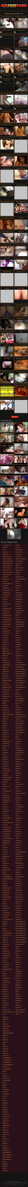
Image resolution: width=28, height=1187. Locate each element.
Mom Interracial (19, 752)
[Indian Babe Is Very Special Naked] (7, 118)
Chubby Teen (5, 779)
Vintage (4, 1123)
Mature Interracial (19, 732)
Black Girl (5, 707)
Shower (17, 951)
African (4, 552)
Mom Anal (18, 748)
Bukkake (4, 736)
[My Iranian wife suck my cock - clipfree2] (7, 99)
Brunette (4, 734)
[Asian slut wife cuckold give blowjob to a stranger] (7, 378)
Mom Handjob (19, 750)
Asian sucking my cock (7, 231)
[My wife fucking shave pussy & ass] (21, 251)
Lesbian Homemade (20, 673)
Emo (4, 901)
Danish (4, 854)
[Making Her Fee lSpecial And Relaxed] (21, 391)
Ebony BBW (5, 892)
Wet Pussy (5, 1139)
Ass (3, 628)
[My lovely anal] (7, 324)
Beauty (4, 676)
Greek (4, 1007)
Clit (3, 784)
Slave (17, 964)
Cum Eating (5, 829)
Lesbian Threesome (20, 687)
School (17, 903)
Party (17, 815)
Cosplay (4, 802)
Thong (4, 1075)
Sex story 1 (21, 231)
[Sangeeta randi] (21, 32)
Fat (3, 926)
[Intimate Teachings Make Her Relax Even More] (21, 351)
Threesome (5, 1078)
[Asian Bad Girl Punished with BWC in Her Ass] (7, 68)
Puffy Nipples (18, 856)
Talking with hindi (7, 271)
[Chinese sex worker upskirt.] (21, 192)
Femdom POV (6, 935)
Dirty (4, 860)
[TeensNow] (21, 438)
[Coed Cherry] (21, 470)
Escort (4, 906)
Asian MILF (5, 621)
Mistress (17, 739)
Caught (4, 761)
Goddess (5, 996)
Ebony (4, 885)
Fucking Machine (6, 969)
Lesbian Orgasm (19, 682)
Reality (17, 872)
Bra (3, 727)
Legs (17, 658)
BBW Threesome (6, 653)
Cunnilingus (5, 842)
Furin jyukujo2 (7, 48)
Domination (5, 874)
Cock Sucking (6, 791)
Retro (17, 879)
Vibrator (4, 1121)
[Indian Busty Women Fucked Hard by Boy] (7, 391)
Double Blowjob (6, 876)
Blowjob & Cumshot (7, 714)
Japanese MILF (19, 624)
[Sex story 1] (21, 238)
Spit (16, 991)
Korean (17, 642)
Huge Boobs (18, 594)
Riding (17, 881)
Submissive (5, 1026)
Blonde (4, 709)
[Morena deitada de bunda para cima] (7, 311)
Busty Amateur (6, 741)
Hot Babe (18, 585)
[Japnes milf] (21, 68)
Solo (17, 978)
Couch (4, 804)
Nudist (17, 775)
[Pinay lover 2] (7, 351)
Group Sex (5, 1009)
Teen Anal (5, 1055)
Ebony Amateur (6, 888)
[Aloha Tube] (21, 427)
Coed (4, 793)
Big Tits (4, 694)
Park (17, 813)
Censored (5, 766)
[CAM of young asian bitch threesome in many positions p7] (21, 108)
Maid (17, 705)
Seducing (18, 908)
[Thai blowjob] (21, 86)
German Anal (5, 982)
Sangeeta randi (21, 30)
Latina (17, 653)
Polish (17, 836)
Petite (17, 824)
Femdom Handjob (6, 933)
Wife (4, 1145)
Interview (17, 612)
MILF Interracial (19, 700)
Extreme (4, 910)
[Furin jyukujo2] (7, 55)
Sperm (17, 989)
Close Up (5, 786)
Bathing (4, 669)
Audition (4, 640)
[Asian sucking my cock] (7, 238)
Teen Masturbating (7, 1064)
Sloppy (17, 966)
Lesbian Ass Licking (20, 664)
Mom (17, 746)
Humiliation (18, 599)
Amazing (4, 576)
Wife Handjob (5, 1152)
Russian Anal (18, 894)
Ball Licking (5, 664)
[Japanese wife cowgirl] (21, 131)
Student (4, 1024)
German (4, 980)
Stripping (5, 1019)
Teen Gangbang (6, 1060)
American (5, 579)
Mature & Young (19, 721)
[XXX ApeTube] (21, 491)
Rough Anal (18, 890)
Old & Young (18, 784)
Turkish (4, 1109)
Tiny (4, 1087)
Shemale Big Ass (19, 926)
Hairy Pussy (18, 552)
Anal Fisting (5, 592)
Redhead (18, 874)
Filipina (4, 942)
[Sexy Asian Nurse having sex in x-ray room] (7, 37)
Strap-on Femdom (19, 1009)
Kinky (17, 635)
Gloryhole (5, 994)
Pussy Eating (18, 863)
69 (3, 549)
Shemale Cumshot (19, 935)
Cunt (4, 845)
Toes (4, 1098)
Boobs (4, 718)
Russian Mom (18, 897)
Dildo (4, 858)
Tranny (4, 1107)
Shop (17, 946)
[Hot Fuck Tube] (7, 438)
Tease (4, 1051)
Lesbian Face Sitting (20, 669)
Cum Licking (5, 833)
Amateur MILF (6, 567)
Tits (3, 1096)
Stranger (17, 1005)
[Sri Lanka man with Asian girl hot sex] (21, 279)
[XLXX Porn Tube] (21, 523)
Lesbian (17, 660)
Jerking (17, 631)
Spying (17, 996)
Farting (4, 924)
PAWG (17, 800)
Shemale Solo (19, 944)
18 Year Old (5, 545)
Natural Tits (18, 764)
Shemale (17, 919)
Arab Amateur (5, 603)
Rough (17, 888)
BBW (4, 646)
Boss (4, 725)
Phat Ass (17, 827)
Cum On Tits (5, 836)
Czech (4, 849)
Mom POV (18, 755)
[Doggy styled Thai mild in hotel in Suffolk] (21, 264)
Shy (16, 953)
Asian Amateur (6, 608)
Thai (4, 1071)
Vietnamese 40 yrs (21, 318)
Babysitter (5, 660)
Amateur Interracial (7, 563)
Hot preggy (7, 358)
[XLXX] (7, 523)
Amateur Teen (6, 570)
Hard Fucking (18, 561)
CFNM (4, 750)
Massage (17, 712)
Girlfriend (5, 989)
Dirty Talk (5, 863)
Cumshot (5, 840)
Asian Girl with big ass (21, 93)
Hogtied (17, 572)
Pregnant (17, 842)
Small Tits (18, 971)
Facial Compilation (7, 919)
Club (4, 788)
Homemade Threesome (21, 579)
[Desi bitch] (21, 77)
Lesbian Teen (18, 685)
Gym (4, 1014)
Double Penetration (7, 879)
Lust (16, 691)
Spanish (17, 984)
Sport (17, 994)
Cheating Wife (6, 770)
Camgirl (4, 752)
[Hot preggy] (7, 365)
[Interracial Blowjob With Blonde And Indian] (7, 224)
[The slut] (21, 224)
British (4, 732)
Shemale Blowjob (19, 933)
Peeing (17, 820)
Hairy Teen (18, 554)
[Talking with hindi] (7, 279)
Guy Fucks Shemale (7, 1012)
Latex (17, 651)
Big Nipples (5, 689)
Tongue (4, 1103)
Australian (5, 642)
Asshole (4, 637)
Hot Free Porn (9, 13)
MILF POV (18, 703)
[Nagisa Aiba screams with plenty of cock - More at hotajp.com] (7, 144)
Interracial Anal (19, 610)
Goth (4, 1000)
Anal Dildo (5, 588)
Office (17, 779)
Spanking (18, 987)
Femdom (4, 930)
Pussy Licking (18, 865)
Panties (17, 809)
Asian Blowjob (6, 615)
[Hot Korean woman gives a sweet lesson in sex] (21, 174)
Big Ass (4, 678)
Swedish (4, 1035)
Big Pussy (5, 691)
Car (3, 755)
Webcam (4, 1134)
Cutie (4, 847)
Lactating (17, 644)
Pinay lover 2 (7, 345)
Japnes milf (21, 61)
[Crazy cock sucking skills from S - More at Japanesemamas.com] (21, 41)
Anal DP (4, 585)
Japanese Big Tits (19, 621)
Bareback (5, 667)
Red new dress (7, 75)
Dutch (4, 883)
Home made (21, 288)
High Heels (18, 570)
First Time (5, 946)
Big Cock (5, 685)
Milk (16, 736)
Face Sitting (5, 915)
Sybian (4, 1042)
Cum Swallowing (6, 838)
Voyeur (4, 1130)
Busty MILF (5, 743)
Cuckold (4, 820)
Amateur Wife (5, 574)
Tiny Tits (4, 1091)
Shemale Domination (20, 937)
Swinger (4, 1039)
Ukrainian (5, 1114)
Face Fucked (5, 912)
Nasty (17, 761)
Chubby (4, 775)
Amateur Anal (5, 556)
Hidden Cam (18, 567)
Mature (17, 718)
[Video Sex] (14, 534)
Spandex (17, 982)
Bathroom (5, 671)
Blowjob (4, 712)
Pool (17, 838)
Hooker (17, 581)
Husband (17, 601)
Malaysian (18, 707)
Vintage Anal (5, 1125)
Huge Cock (18, 597)
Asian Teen (5, 626)
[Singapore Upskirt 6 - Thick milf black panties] (7, 32)
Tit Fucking (5, 1093)
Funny (4, 973)
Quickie (17, 870)
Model (17, 743)
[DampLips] (7, 470)
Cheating (5, 768)
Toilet (4, 1100)
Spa (21, 331)
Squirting (17, 998)
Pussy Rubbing (19, 867)
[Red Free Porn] (14, 5)
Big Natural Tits (6, 687)
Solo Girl (17, 980)
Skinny (17, 957)
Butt (3, 748)
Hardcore (18, 563)
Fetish (4, 937)
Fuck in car (7, 106)
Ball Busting (5, 662)
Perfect (17, 822)
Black (4, 705)
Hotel (17, 588)
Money (17, 757)
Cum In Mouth (6, 831)
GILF (4, 975)
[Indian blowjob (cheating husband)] (7, 209)
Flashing (4, 951)
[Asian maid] (7, 264)
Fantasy (4, 921)
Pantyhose (18, 811)
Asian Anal (5, 610)
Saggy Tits (18, 901)
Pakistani (7, 288)
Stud (4, 1021)
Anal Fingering (6, 590)
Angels (4, 599)
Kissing (17, 637)
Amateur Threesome (7, 572)
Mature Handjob (19, 730)
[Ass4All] (7, 491)
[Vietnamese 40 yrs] (21, 324)
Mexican (17, 734)
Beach (4, 673)
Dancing (4, 851)
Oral (16, 788)
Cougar (4, 806)
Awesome (5, 644)
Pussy (17, 860)
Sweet (4, 1037)
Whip (4, 1141)
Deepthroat (5, 856)
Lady (17, 646)
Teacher (4, 1048)
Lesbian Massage (19, 680)
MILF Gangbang (19, 698)
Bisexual (4, 700)
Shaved (17, 917)
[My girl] (21, 146)
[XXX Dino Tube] (7, 459)
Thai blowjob (21, 80)
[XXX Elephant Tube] (21, 448)
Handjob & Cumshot (20, 558)
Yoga (4, 1168)
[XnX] (21, 513)
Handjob (17, 556)
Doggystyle (5, 870)
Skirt (16, 960)
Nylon (17, 777)
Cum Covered (6, 827)
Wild (4, 1161)
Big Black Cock (6, 680)
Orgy (17, 795)
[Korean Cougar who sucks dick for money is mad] (7, 251)
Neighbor (18, 768)
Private (17, 847)
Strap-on (17, 1007)
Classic (4, 782)
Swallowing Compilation (8, 1033)
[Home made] (21, 294)
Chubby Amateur (6, 777)
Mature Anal (18, 725)
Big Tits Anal (5, 696)
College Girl (5, 795)
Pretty (17, 845)
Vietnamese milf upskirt (21, 398)
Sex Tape (18, 915)
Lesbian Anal (18, 662)
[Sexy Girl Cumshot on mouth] (21, 118)
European (5, 908)
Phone (17, 829)
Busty (4, 739)
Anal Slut (5, 597)
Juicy (17, 633)
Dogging (4, 867)
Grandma (5, 1003)
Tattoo (4, 1046)
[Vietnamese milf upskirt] (21, 406)
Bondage (5, 716)
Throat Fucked (6, 1080)
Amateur (4, 554)
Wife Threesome (6, 1159)
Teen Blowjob (5, 1057)
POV (17, 802)
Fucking (4, 966)
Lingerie (17, 689)
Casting (4, 759)
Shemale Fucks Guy (20, 939)
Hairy (17, 547)
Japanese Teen (19, 626)
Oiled (17, 782)
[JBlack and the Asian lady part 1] (7, 191)
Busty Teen (5, 746)
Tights (4, 1084)
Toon (4, 1105)
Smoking (17, 973)
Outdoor (17, 797)
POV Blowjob (18, 806)
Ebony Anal (5, 890)
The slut (21, 218)
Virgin (4, 1127)
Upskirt (4, 1118)
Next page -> (15, 416)
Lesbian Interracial (19, 676)
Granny (4, 1005)
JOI (16, 617)
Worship (4, 1163)
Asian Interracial (6, 619)
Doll (3, 872)
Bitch (4, 703)
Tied (4, 1082)
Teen (4, 1053)
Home (17, 574)
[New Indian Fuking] (7, 176)
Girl (3, 987)
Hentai (17, 565)
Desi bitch (21, 75)
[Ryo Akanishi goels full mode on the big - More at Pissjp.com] (7, 161)
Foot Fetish (5, 953)
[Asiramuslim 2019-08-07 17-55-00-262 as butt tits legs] (7, 405)
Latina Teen (18, 655)
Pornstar (17, 840)
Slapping (17, 962)
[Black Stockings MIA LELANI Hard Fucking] (21, 208)
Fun (3, 971)
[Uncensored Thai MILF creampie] (21, 23)
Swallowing (5, 1030)
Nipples (17, 773)
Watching (5, 1132)
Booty (4, 723)
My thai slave (7, 80)
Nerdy (17, 770)
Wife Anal (5, 1148)
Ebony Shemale (6, 897)
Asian (4, 606)
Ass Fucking (5, 631)
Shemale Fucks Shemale (21, 942)
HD (16, 545)
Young (4, 1170)
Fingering (5, 944)
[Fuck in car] (7, 108)
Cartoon (4, 757)
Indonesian (18, 608)
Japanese (18, 619)
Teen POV (5, 1066)
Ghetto (4, 984)
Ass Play (4, 635)
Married (17, 709)
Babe (4, 658)
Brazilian (4, 730)
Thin (4, 1073)
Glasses (4, 991)
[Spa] (21, 338)
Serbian (17, 912)
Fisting (4, 948)
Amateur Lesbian (6, 565)
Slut (16, 969)
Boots (4, 721)
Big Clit (4, 682)
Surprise (4, 1028)
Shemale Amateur (19, 921)
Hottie (17, 590)
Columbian (5, 797)
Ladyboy (17, 649)
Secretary (18, 906)
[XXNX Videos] (7, 513)
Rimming (17, 883)
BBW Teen (5, 651)
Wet (3, 1136)
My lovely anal (7, 318)
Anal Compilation (6, 583)
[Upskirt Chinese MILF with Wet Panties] (7, 23)
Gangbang (5, 978)
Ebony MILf (5, 894)
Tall (3, 1044)
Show (17, 948)
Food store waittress (21, 371)
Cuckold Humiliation (7, 822)
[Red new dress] (7, 77)
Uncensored (5, 1116)
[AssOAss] (21, 481)
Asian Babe (5, 612)
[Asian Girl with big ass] (21, 99)
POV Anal (18, 804)
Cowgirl (4, 811)
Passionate (18, 818)
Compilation (5, 800)
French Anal (5, 964)
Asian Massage (6, 624)
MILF (17, 694)
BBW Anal (5, 649)
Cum (4, 824)
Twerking (5, 1112)
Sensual (17, 910)
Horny (17, 583)
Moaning (17, 741)
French (4, 962)
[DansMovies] (21, 459)
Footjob (4, 957)
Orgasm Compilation (20, 793)
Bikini (4, 698)
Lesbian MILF (18, 678)
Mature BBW (18, 727)
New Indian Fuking (7, 168)
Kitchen (17, 640)
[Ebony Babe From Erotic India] (21, 161)
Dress (4, 881)
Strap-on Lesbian (19, 1012)
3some (4, 547)
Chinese (4, 773)
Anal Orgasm (5, 594)
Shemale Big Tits (19, 930)
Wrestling (5, 1166)
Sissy (17, 955)
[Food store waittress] (21, 378)
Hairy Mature (18, 549)
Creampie (5, 815)
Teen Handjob (6, 1062)
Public (17, 849)
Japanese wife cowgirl (21, 124)
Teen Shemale (6, 1069)
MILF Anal (18, 696)
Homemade (18, 576)
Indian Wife (18, 606)
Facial (4, 917)
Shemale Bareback (20, 924)
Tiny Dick (5, 1089)
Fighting (4, 939)
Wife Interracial (6, 1157)
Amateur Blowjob (6, 558)
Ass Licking (5, 633)
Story (17, 1003)
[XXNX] (21, 502)
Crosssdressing (6, 818)
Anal (4, 581)
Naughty (17, 766)
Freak (4, 960)
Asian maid (7, 258)
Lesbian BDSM (19, 667)
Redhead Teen (19, 876)
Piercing (17, 831)
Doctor (4, 865)
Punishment (18, 858)
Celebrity (5, 764)
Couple (4, 809)
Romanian (18, 885)
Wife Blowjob (5, 1150)
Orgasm (17, 791)
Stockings (18, 1000)
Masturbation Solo (19, 716)
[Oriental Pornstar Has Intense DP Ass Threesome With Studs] (7, 131)
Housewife (18, 592)
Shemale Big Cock (19, 928)
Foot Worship (5, 955)
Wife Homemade (6, 1154)
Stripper (4, 1017)
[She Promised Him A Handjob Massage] (21, 365)
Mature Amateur (19, 723)
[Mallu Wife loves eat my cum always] (21, 55)
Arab (4, 601)
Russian (17, 892)
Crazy (4, 813)
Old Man (17, 786)
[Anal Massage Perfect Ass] (21, 311)
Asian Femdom (6, 617)
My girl (21, 138)
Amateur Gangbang (7, 561)
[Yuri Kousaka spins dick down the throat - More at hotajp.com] (7, 338)
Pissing (17, 833)
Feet (4, 928)
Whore (4, 1143)
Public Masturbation (20, 851)
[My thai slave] (7, 82)
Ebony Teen (5, 899)
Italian (17, 615)
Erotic (4, 903)
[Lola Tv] (7, 427)
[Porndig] (7, 448)
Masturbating (18, 714)
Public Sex (18, 854)
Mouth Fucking (19, 759)
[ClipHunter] (7, 481)
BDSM (4, 655)
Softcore (17, 975)
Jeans (17, 628)
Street (17, 1014)
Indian (17, 603)
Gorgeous (5, 998)
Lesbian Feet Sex (19, 671)
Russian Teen (18, 899)
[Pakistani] (7, 296)
